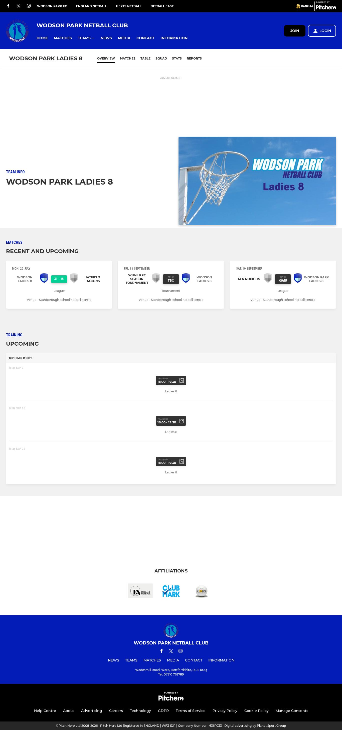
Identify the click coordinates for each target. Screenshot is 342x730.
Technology (140, 710)
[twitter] (19, 6)
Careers (116, 710)
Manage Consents (292, 710)
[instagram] (29, 6)
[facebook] (8, 6)
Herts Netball (128, 6)
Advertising (91, 710)
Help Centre (45, 710)
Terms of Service (191, 710)
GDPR (163, 710)
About (68, 710)
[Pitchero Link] (326, 8)
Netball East (162, 6)
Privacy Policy (225, 710)
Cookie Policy (256, 710)
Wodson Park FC (52, 6)
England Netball (91, 6)
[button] (42, 38)
